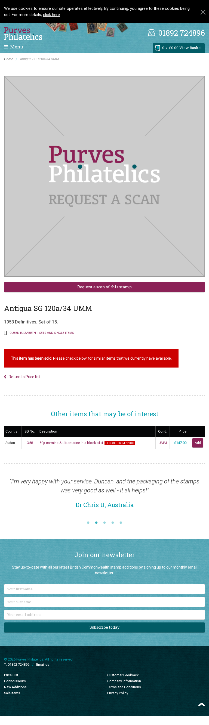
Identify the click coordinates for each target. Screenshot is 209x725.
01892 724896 (181, 33)
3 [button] (104, 523)
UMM (163, 443)
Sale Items (12, 693)
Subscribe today (104, 627)
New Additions (15, 687)
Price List (11, 675)
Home (8, 59)
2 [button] (96, 523)
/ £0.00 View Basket (182, 47)
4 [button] (112, 523)
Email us (42, 664)
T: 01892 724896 (16, 664)
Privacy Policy (117, 693)
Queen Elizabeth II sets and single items (42, 333)
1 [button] (88, 523)
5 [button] (121, 523)
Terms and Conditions (124, 687)
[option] (104, 496)
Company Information (124, 681)
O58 (30, 443)
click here (51, 14)
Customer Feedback (123, 675)
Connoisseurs (15, 681)
